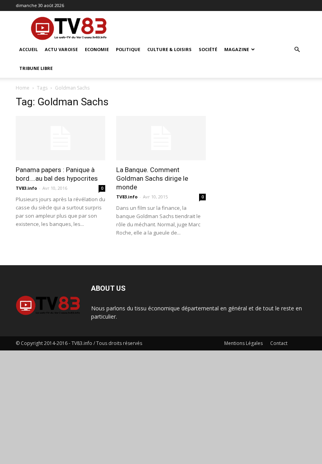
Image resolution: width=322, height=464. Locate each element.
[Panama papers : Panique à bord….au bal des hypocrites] (60, 138)
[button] (296, 49)
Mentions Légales (243, 343)
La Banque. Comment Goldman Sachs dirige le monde (152, 178)
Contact (278, 343)
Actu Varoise (61, 49)
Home (22, 87)
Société (208, 49)
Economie (97, 49)
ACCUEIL (28, 49)
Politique (128, 49)
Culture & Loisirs (169, 49)
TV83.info (26, 188)
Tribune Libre (36, 68)
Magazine (236, 49)
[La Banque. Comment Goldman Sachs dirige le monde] (161, 138)
